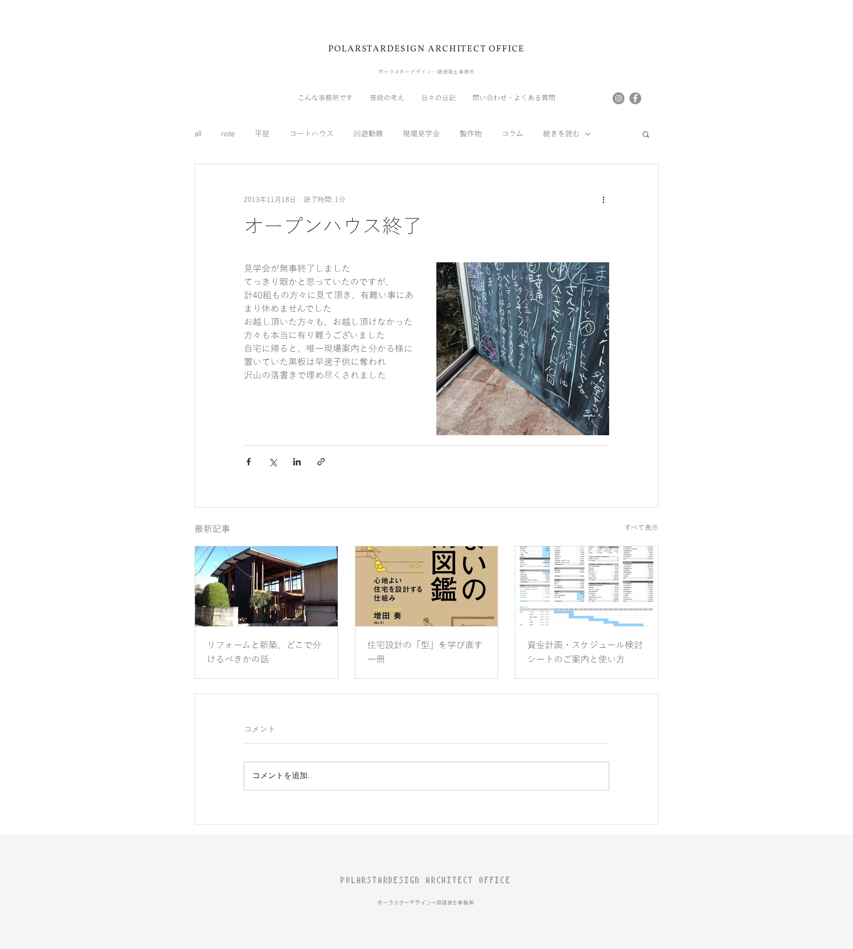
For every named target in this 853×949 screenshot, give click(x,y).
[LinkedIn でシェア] (297, 461)
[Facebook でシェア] (248, 461)
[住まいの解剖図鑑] (426, 586)
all (197, 134)
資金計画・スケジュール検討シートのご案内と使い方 (585, 652)
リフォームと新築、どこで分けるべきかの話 (264, 652)
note (228, 134)
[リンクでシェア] (321, 461)
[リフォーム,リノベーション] (266, 586)
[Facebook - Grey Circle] (635, 98)
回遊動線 (368, 134)
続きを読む (561, 134)
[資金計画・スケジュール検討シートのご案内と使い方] (586, 586)
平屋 (262, 134)
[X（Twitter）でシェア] (272, 461)
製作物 (471, 134)
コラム (512, 134)
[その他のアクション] (603, 200)
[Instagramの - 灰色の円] (618, 98)
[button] (646, 134)
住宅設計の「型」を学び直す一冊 (425, 652)
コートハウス (311, 134)
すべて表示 (641, 528)
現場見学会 (421, 134)
